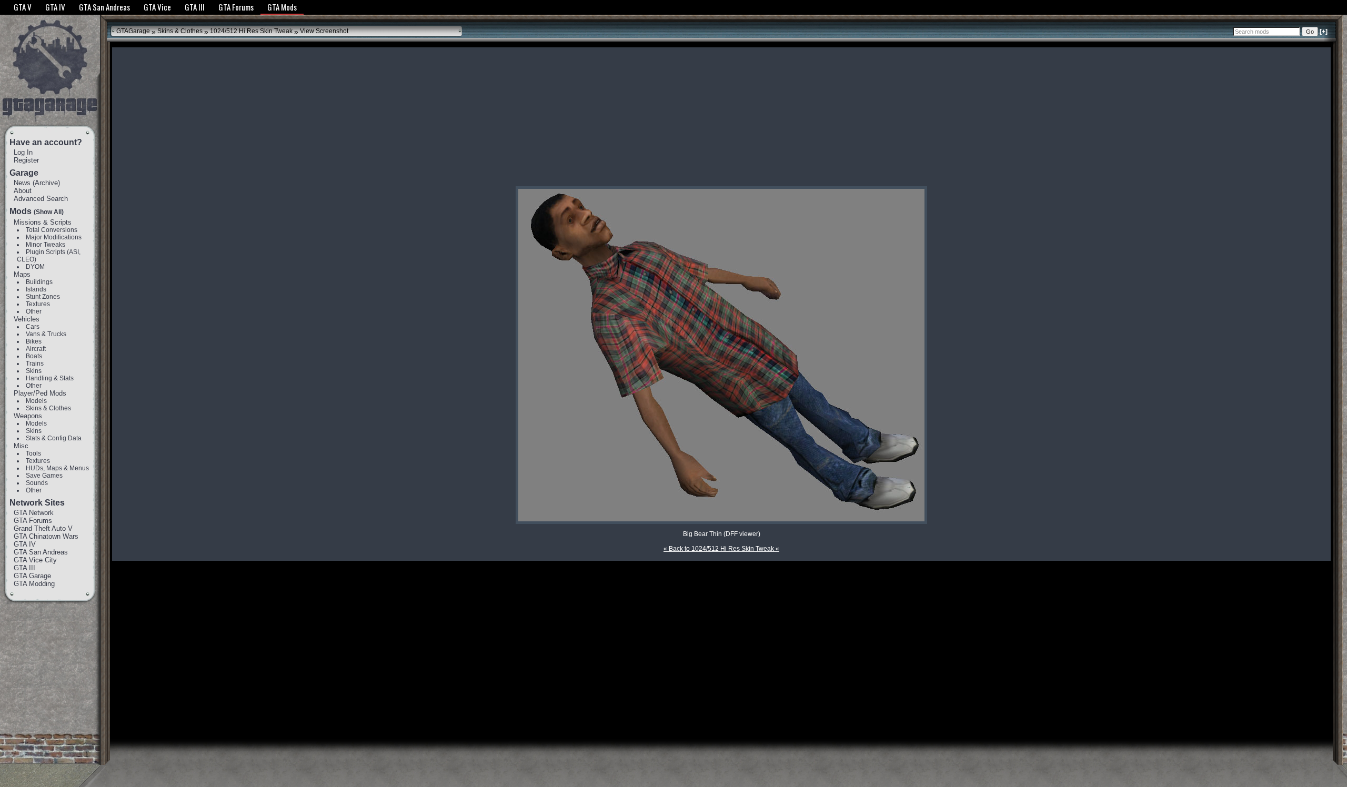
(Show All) (49, 212)
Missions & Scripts (43, 222)
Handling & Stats (50, 378)
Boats (34, 356)
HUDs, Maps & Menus (57, 468)
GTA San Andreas (41, 552)
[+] (1324, 31)
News (22, 183)
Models (36, 401)
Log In (23, 152)
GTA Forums (33, 520)
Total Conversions (51, 230)
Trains (35, 363)
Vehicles (26, 319)
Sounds (37, 483)
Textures (38, 304)
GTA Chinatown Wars (46, 536)
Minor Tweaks (45, 244)
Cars (32, 326)
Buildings (39, 282)
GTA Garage (32, 576)
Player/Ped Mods (40, 393)
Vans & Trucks (46, 334)
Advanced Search (41, 199)
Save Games (44, 475)
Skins (34, 371)
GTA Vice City (35, 560)
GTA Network (34, 513)
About (23, 191)
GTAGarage (133, 31)
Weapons (28, 416)
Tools (33, 453)
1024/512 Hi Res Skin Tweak (251, 31)
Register (26, 160)
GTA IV (25, 544)
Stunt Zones (43, 296)
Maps (22, 274)
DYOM (35, 266)
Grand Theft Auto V (43, 528)
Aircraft (36, 348)
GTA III (24, 568)
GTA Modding (34, 584)
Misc (21, 446)
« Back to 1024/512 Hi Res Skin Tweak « (721, 548)
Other (34, 311)
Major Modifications (54, 237)
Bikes (34, 341)
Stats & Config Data (54, 438)
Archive (46, 183)
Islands (36, 289)
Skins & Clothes (48, 408)
